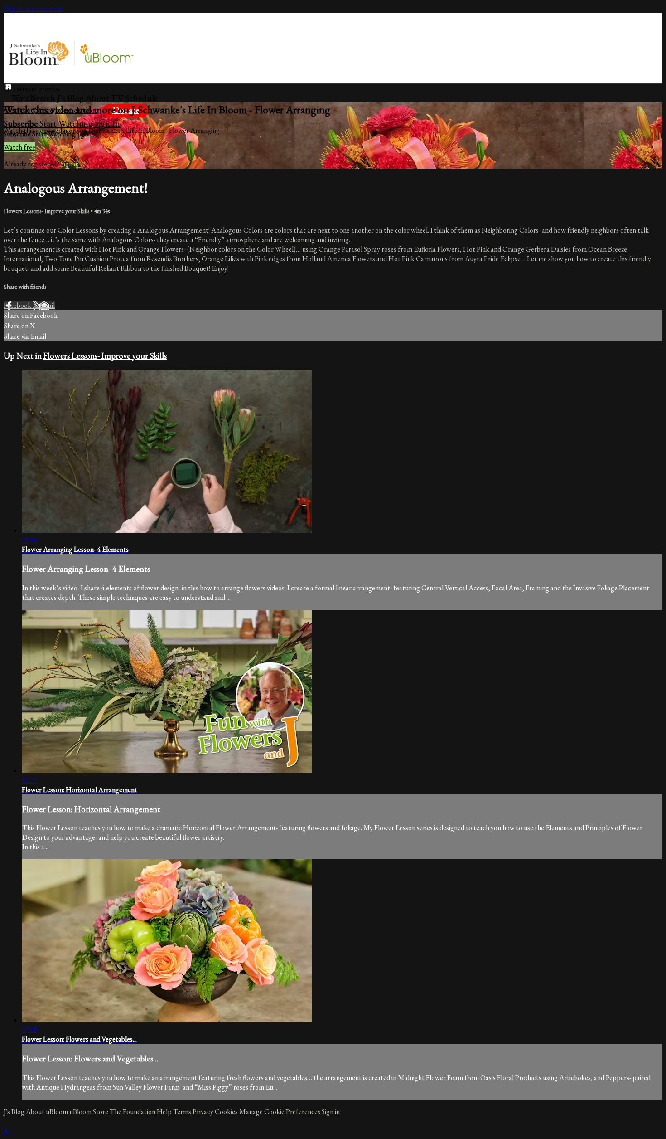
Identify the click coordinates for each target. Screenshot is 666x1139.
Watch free (19, 147)
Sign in (107, 123)
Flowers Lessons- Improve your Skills (47, 211)
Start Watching (67, 123)
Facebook (18, 305)
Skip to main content (33, 8)
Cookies (227, 1111)
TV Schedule (134, 98)
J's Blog (70, 98)
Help (165, 1111)
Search (44, 98)
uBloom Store (88, 1111)
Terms (183, 1111)
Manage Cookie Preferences (280, 1111)
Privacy (204, 1111)
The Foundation (132, 1111)
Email (47, 305)
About (97, 98)
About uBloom (47, 1111)
